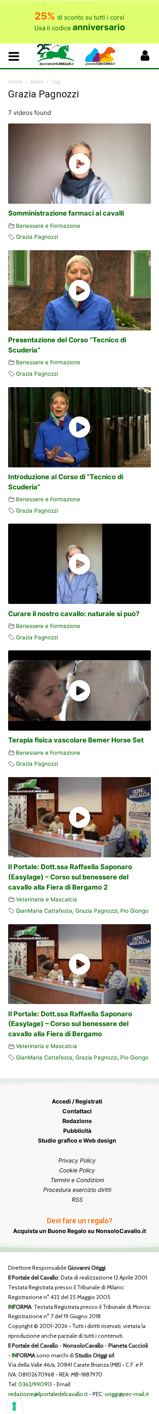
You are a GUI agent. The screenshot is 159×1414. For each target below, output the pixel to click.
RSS (77, 1199)
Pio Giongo (134, 910)
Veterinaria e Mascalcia (46, 899)
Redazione (77, 1120)
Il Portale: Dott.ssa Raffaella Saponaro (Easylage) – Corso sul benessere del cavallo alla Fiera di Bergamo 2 (70, 877)
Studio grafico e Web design (77, 1140)
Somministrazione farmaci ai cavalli (66, 213)
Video (37, 81)
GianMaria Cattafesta (44, 910)
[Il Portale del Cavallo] (58, 55)
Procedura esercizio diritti (77, 1189)
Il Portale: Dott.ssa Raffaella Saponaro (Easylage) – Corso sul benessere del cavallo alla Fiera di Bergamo (70, 1024)
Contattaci (77, 1111)
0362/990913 (35, 1384)
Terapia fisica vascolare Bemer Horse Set (76, 740)
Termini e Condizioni (77, 1179)
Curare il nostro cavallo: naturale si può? (73, 614)
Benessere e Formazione (48, 225)
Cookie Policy (77, 1170)
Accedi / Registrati (77, 1101)
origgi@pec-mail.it (127, 1394)
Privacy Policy (77, 1160)
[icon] (145, 57)
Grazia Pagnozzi (37, 236)
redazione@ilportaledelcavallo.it (48, 1394)
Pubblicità (77, 1130)
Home (15, 81)
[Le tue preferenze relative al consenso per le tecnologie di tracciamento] (14, 1406)
